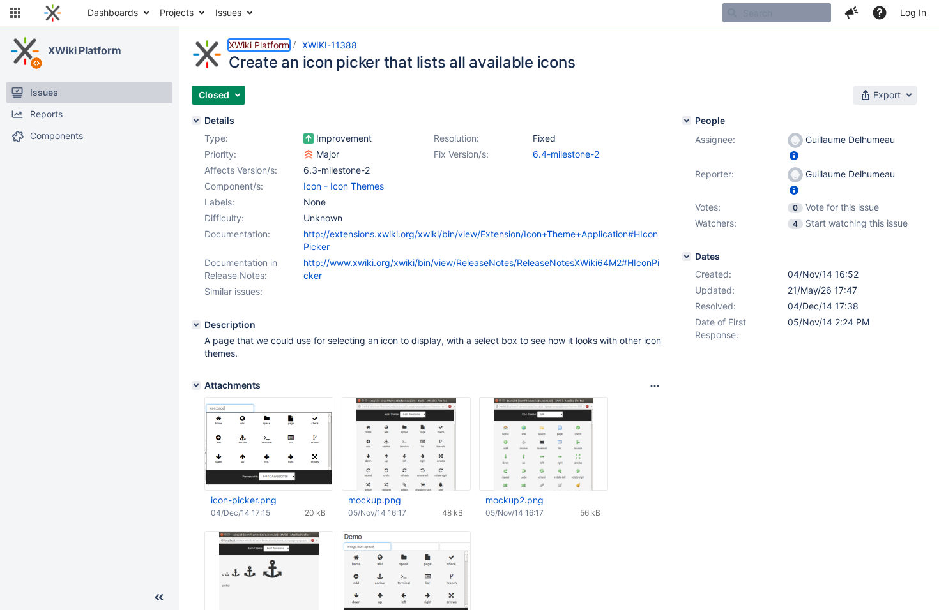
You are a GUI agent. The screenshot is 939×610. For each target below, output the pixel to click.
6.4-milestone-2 (566, 154)
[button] (15, 13)
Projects (177, 12)
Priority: (220, 154)
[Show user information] (794, 155)
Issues (228, 12)
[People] (686, 120)
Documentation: (237, 233)
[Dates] (686, 256)
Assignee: (715, 139)
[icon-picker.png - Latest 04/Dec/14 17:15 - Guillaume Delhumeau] (269, 444)
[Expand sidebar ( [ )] (159, 597)
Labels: (219, 202)
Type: (216, 138)
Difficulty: (224, 217)
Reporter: (714, 173)
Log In (913, 12)
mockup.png (374, 500)
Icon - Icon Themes (343, 186)
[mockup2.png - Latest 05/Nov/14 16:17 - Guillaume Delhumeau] (543, 444)
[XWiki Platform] (25, 51)
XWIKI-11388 (329, 45)
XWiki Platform (84, 50)
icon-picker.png (244, 500)
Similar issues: (233, 291)
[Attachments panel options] (654, 386)
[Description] (196, 324)
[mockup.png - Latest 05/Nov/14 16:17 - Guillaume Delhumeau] (406, 444)
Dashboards (113, 12)
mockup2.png (514, 500)
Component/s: (233, 186)
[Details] (196, 120)
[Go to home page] (52, 13)
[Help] (880, 13)
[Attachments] (196, 385)
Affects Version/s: (240, 170)
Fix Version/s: (461, 154)
